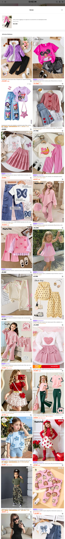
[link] (17, 79)
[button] (31, 81)
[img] (48, 366)
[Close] (62, 10)
